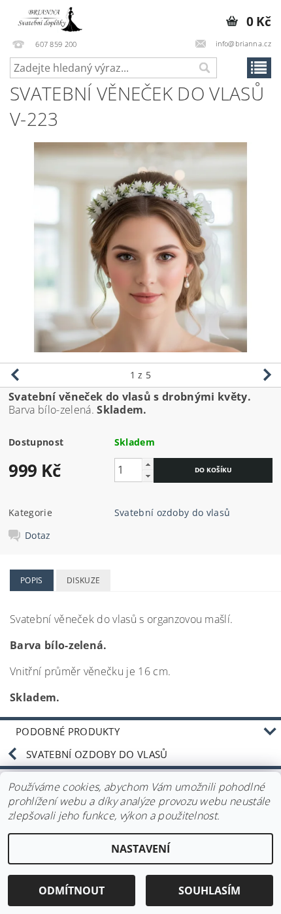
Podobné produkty (68, 731)
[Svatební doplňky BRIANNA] (48, 17)
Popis (31, 580)
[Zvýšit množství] (148, 464)
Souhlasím (209, 890)
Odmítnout (72, 890)
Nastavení (140, 849)
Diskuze (83, 580)
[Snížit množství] (148, 476)
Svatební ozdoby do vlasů (172, 512)
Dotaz (38, 535)
